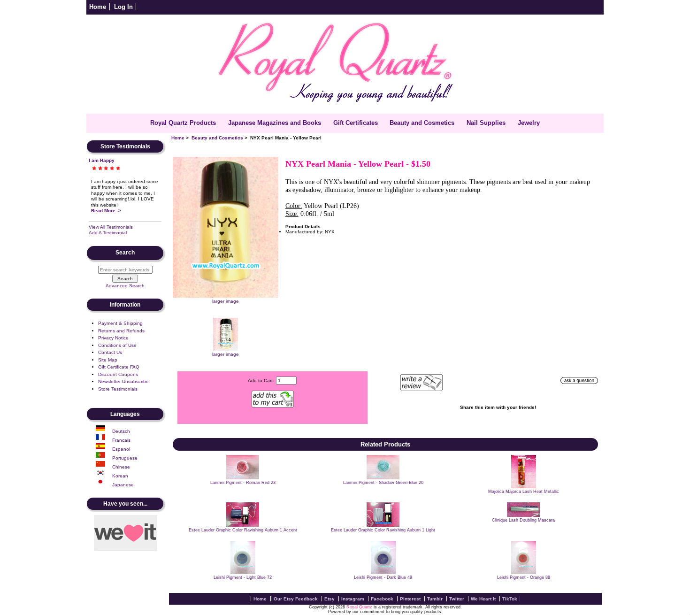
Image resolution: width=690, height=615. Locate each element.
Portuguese (125, 458)
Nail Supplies (486, 122)
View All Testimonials (111, 227)
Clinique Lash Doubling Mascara (523, 520)
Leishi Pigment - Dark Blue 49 (383, 577)
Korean (120, 475)
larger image (225, 354)
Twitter (456, 598)
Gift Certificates (355, 122)
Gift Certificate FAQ (118, 366)
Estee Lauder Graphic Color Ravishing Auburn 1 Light (383, 530)
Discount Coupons (118, 374)
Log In (123, 6)
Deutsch (121, 431)
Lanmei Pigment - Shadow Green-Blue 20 (383, 482)
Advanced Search (125, 285)
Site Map (107, 359)
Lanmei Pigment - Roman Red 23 (243, 482)
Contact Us (110, 352)
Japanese (123, 484)
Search (125, 253)
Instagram (352, 598)
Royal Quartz (359, 607)
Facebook (382, 598)
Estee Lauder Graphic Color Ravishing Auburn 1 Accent (243, 530)
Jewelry (529, 122)
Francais (121, 440)
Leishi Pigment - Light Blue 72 (243, 577)
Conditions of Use (117, 345)
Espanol (121, 449)
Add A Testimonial (108, 232)
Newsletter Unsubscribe (123, 381)
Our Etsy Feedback (296, 598)
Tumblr (435, 598)
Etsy (329, 598)
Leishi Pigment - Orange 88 (523, 577)
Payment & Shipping (120, 323)
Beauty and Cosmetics (217, 137)
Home (97, 6)
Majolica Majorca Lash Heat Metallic (523, 491)
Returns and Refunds (121, 330)
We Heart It (483, 598)
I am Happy (102, 160)
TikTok (509, 598)
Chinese (121, 466)
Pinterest (410, 598)
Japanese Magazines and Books (274, 122)
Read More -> (106, 210)
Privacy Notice (113, 337)
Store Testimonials (118, 389)
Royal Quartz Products (183, 122)
